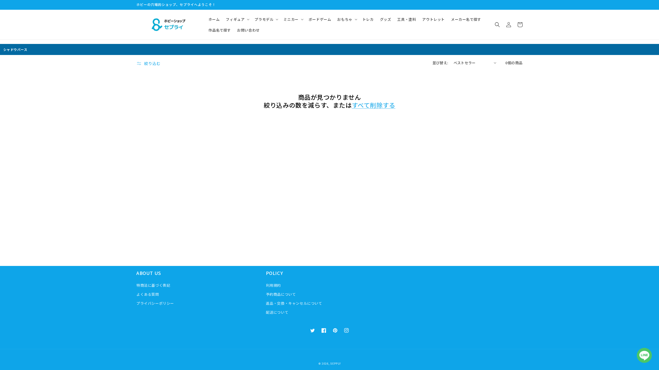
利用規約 (273, 285)
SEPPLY (335, 363)
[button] (237, 19)
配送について (277, 312)
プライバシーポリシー (155, 303)
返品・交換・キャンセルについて (294, 303)
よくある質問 (147, 294)
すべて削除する (373, 105)
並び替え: (440, 62)
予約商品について (281, 294)
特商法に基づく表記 (153, 285)
